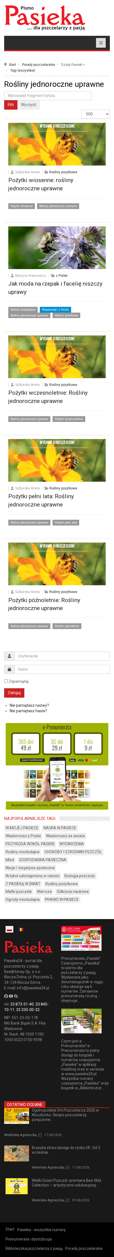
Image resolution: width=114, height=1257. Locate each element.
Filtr (11, 104)
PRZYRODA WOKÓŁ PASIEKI (30, 844)
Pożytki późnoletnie (67, 626)
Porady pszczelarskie (38, 65)
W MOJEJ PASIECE (22, 828)
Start (12, 65)
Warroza (44, 891)
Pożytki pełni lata (66, 522)
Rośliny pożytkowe (63, 172)
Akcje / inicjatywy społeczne (30, 868)
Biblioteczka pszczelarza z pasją (34, 1248)
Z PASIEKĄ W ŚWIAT (23, 884)
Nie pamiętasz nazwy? (29, 705)
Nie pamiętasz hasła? (28, 711)
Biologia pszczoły (79, 876)
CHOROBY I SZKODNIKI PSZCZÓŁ (73, 852)
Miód (10, 860)
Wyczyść (28, 104)
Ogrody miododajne (23, 899)
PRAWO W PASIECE (62, 899)
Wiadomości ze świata (65, 836)
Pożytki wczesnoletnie (69, 419)
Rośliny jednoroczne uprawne (58, 206)
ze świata (39, 1158)
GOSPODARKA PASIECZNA (42, 860)
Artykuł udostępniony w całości (32, 876)
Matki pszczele (19, 891)
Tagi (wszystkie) (22, 70)
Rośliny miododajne (23, 309)
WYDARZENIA (71, 844)
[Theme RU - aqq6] (45, 17)
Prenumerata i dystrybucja (29, 1239)
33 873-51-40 (22, 1004)
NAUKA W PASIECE (59, 828)
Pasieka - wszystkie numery (41, 1230)
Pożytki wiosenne (22, 206)
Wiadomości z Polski (55, 309)
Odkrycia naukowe (73, 891)
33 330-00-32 (28, 1009)
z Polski (62, 276)
